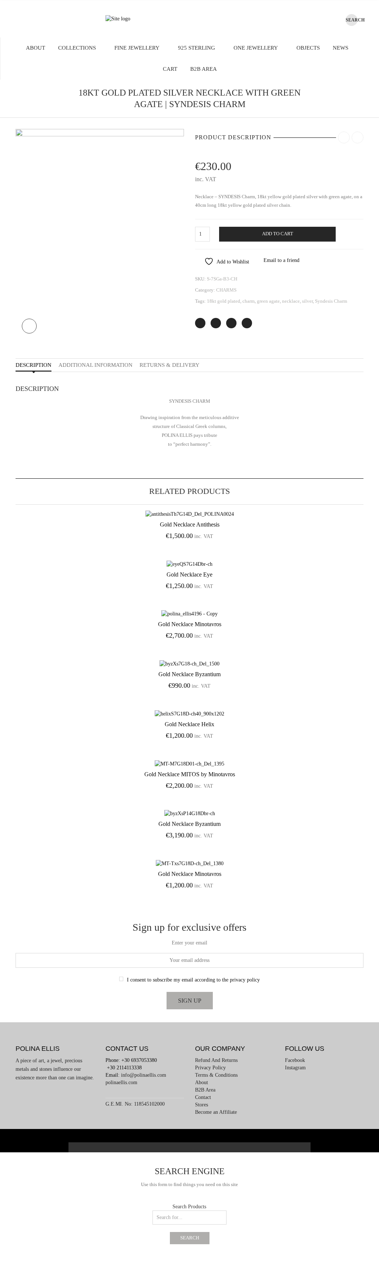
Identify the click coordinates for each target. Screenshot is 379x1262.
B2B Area (203, 69)
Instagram (295, 1067)
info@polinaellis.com (143, 1075)
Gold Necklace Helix (189, 724)
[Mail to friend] (247, 323)
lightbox (29, 326)
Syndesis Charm (331, 301)
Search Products (189, 1206)
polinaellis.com (121, 1082)
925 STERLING (196, 48)
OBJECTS (308, 48)
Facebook (295, 1060)
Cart (170, 69)
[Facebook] (216, 323)
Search (189, 1238)
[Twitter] (200, 323)
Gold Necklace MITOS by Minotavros (189, 774)
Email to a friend (281, 260)
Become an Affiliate (216, 1112)
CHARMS (226, 290)
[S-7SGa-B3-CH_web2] (100, 234)
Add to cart (277, 233)
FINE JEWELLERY (137, 48)
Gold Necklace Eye (189, 574)
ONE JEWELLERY (256, 48)
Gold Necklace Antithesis (189, 524)
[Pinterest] (231, 323)
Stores (201, 1104)
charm (248, 301)
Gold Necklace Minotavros (189, 624)
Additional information (95, 365)
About (35, 48)
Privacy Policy (210, 1067)
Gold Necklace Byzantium (189, 674)
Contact (203, 1097)
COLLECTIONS (77, 48)
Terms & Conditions (216, 1075)
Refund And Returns (216, 1060)
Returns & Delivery (169, 365)
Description (33, 365)
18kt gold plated (223, 301)
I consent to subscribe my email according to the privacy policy (193, 980)
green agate (268, 301)
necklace (291, 301)
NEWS (340, 48)
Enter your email (189, 943)
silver (307, 301)
